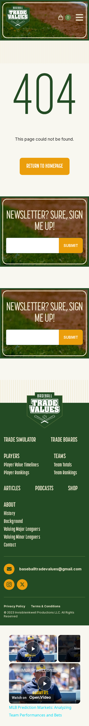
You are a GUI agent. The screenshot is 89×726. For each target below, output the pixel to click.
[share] (72, 668)
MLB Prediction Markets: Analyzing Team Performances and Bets (44, 670)
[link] (15, 669)
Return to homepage (44, 166)
